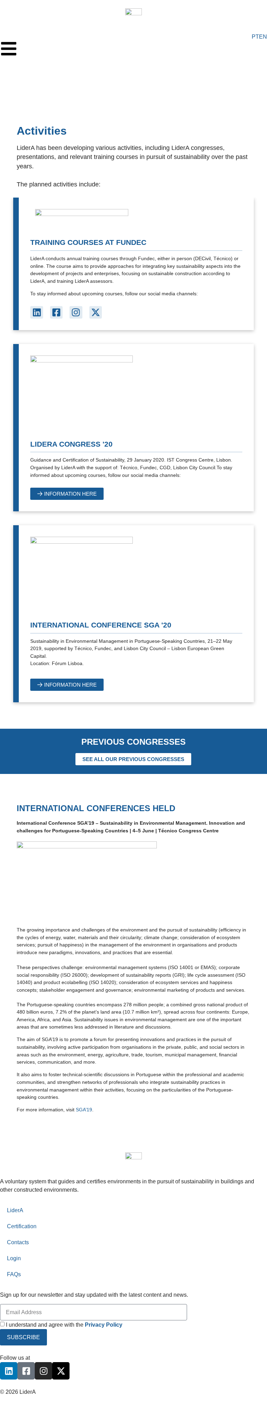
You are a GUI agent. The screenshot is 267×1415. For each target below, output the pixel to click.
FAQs (14, 1274)
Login (14, 1258)
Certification (22, 1226)
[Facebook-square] (56, 312)
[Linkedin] (36, 312)
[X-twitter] (95, 312)
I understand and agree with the (64, 1325)
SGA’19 (84, 1109)
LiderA (15, 1210)
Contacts (18, 1242)
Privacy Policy (17, 1400)
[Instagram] (76, 312)
